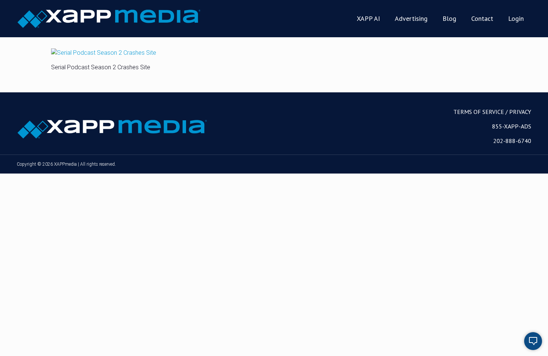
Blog (449, 18)
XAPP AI (368, 18)
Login (516, 18)
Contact (482, 18)
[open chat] (533, 341)
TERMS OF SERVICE (478, 111)
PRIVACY (520, 111)
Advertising (411, 18)
